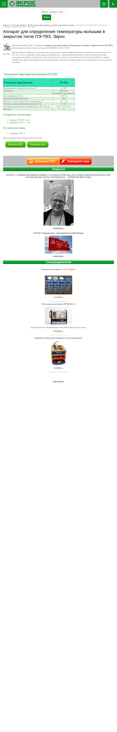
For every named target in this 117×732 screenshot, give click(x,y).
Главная (6, 25)
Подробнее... (59, 297)
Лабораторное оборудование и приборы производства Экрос (51, 25)
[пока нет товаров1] (104, 4)
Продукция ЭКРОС (18, 25)
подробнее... (58, 228)
